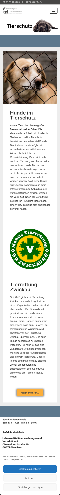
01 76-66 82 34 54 (34, 2)
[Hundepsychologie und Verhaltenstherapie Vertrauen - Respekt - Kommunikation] (13, 11)
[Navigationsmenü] (54, 11)
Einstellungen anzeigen (30, 487)
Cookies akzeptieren (30, 469)
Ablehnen (30, 478)
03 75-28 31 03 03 (11, 2)
